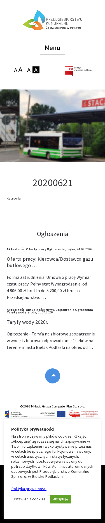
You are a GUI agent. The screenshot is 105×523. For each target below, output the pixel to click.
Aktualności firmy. (40, 310)
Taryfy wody (16, 312)
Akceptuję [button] (60, 499)
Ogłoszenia (56, 249)
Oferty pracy (36, 249)
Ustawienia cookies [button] (29, 499)
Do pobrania (64, 310)
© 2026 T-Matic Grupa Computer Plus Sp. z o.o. (52, 406)
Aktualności (16, 249)
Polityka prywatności (28, 488)
